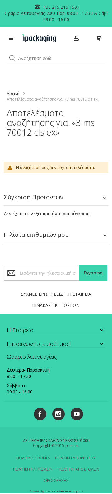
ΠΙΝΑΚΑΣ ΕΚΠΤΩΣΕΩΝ (56, 305)
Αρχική (13, 93)
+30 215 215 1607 (60, 7)
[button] (12, 58)
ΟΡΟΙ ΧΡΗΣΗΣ (56, 480)
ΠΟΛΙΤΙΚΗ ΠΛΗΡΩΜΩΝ (33, 469)
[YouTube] (74, 413)
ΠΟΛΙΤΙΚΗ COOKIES (33, 458)
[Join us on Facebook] (38, 413)
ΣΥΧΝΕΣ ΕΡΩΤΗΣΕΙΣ (42, 294)
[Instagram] (56, 413)
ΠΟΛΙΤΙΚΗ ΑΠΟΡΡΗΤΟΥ (75, 458)
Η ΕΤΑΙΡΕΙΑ (79, 294)
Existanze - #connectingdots (64, 491)
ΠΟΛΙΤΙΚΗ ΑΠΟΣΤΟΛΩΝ (78, 469)
